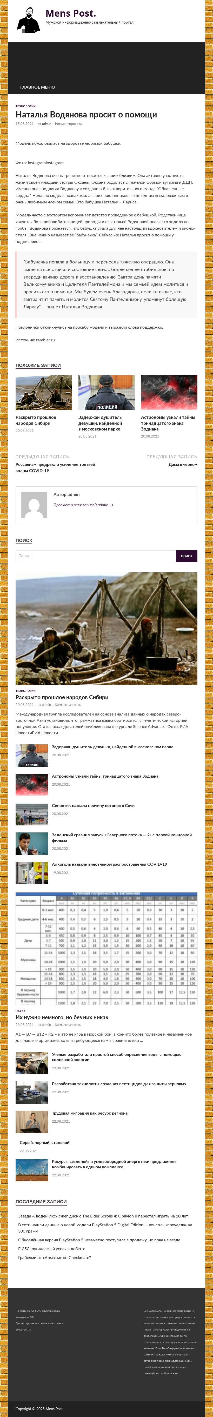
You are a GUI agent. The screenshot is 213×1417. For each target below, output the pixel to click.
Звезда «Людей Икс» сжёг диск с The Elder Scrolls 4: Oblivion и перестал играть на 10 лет (103, 1216)
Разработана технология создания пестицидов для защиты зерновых (119, 1084)
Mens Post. (70, 13)
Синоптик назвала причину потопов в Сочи (93, 806)
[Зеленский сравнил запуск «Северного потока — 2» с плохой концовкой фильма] (32, 853)
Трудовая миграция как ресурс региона (90, 1113)
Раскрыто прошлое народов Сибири (62, 697)
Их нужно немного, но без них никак (62, 1017)
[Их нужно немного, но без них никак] (106, 1006)
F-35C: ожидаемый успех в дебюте (51, 1249)
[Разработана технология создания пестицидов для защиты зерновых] (32, 1102)
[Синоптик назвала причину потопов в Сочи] (32, 824)
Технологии (26, 106)
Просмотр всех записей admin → (84, 505)
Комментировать (68, 124)
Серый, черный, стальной (44, 1143)
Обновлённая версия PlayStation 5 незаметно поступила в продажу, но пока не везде (99, 1240)
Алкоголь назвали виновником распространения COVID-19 (109, 864)
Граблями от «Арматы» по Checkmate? (54, 1258)
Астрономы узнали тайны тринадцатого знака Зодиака (168, 423)
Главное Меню (37, 87)
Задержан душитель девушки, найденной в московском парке (100, 423)
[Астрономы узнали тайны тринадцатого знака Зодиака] (169, 411)
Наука (20, 1010)
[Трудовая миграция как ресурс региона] (32, 1132)
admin (46, 124)
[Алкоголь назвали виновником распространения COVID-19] (32, 883)
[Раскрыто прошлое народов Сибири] (44, 411)
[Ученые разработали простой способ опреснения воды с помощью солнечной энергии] (32, 1073)
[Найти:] (106, 556)
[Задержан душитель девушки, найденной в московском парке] (106, 411)
